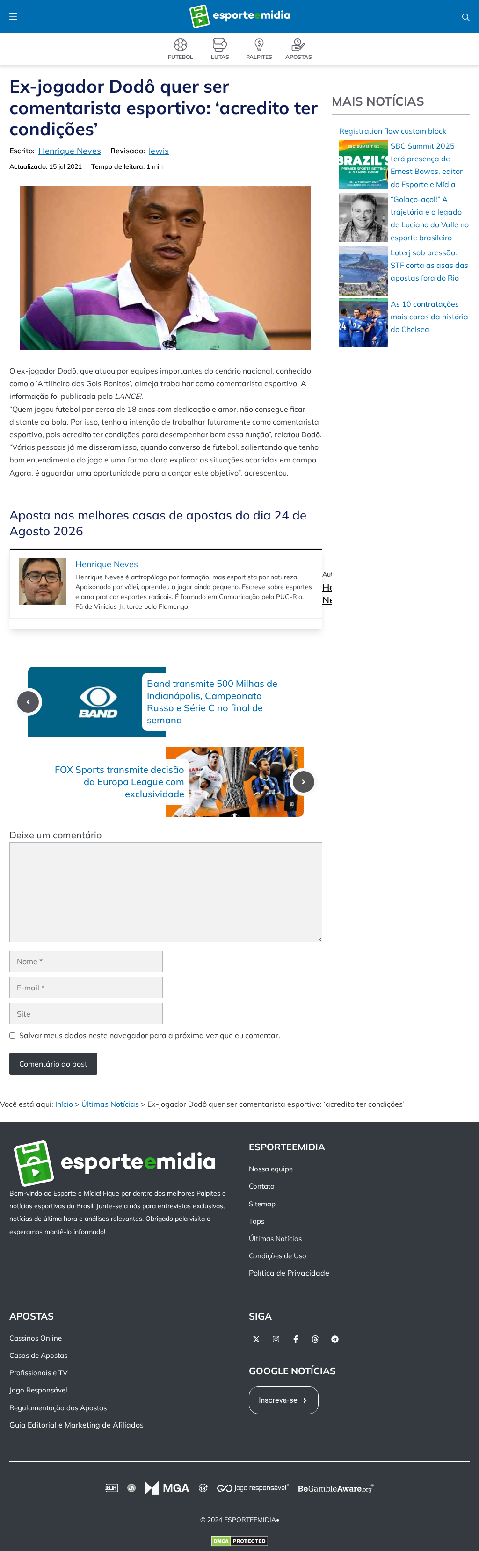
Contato (262, 1186)
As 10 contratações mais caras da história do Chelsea (429, 316)
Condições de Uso (277, 1256)
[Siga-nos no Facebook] (295, 1339)
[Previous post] (28, 702)
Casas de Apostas (38, 1355)
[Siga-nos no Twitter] (256, 1339)
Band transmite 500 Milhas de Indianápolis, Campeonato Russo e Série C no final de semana (212, 702)
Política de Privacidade (289, 1273)
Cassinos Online (35, 1338)
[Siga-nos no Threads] (315, 1339)
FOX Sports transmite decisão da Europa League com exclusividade (119, 782)
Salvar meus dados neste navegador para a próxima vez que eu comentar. (149, 1035)
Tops (256, 1221)
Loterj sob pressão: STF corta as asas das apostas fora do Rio (429, 265)
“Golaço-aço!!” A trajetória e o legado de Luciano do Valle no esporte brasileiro (430, 218)
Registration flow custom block (392, 131)
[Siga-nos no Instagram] (276, 1339)
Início (64, 1104)
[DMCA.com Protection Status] (239, 1543)
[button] (466, 16)
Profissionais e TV (38, 1373)
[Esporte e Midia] (239, 16)
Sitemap (262, 1203)
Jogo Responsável (38, 1390)
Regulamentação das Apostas (58, 1407)
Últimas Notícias (110, 1104)
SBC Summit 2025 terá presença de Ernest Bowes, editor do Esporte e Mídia (427, 165)
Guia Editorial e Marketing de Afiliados (76, 1424)
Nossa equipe (271, 1169)
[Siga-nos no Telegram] (334, 1339)
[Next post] (304, 782)
